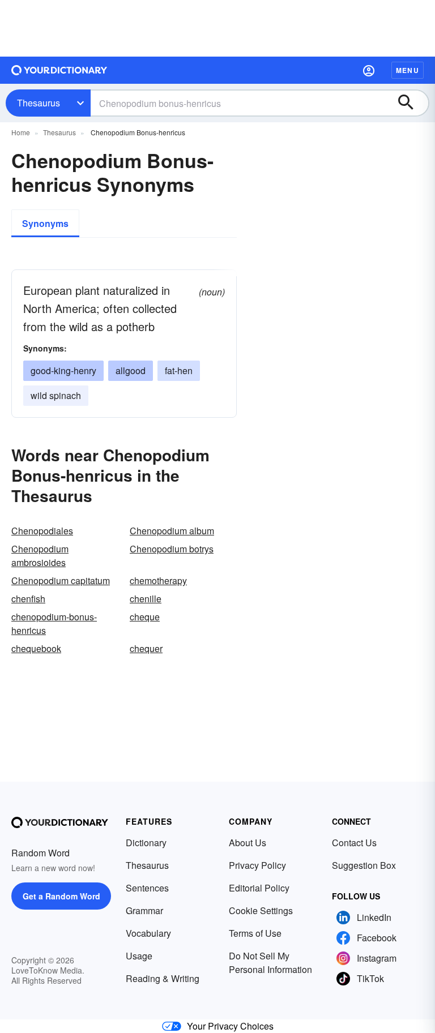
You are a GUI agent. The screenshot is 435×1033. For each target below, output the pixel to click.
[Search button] (411, 103)
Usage (139, 955)
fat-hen (179, 370)
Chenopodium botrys (172, 548)
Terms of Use (255, 933)
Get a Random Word (61, 896)
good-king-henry (63, 370)
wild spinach (56, 395)
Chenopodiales (42, 530)
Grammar (144, 910)
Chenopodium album (172, 530)
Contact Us (354, 842)
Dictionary (146, 842)
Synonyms (45, 223)
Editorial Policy (259, 887)
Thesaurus (38, 102)
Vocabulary (148, 933)
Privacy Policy (257, 865)
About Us (247, 842)
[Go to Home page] (59, 70)
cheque (145, 616)
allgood (131, 370)
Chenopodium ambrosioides (40, 555)
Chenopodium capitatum (60, 580)
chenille (145, 598)
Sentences (147, 887)
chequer (146, 648)
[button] (369, 70)
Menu (407, 70)
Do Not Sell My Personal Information (270, 962)
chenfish (28, 598)
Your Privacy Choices (230, 1025)
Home (20, 132)
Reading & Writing (162, 978)
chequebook (36, 648)
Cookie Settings (261, 910)
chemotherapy (158, 580)
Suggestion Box (364, 865)
